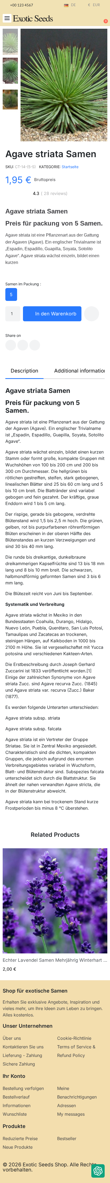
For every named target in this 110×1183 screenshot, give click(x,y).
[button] (7, 18)
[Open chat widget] (98, 1171)
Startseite (70, 166)
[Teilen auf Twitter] (22, 345)
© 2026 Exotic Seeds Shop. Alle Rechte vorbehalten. (50, 1167)
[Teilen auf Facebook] (10, 345)
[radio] (11, 294)
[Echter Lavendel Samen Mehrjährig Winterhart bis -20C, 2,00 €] (55, 910)
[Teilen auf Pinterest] (34, 345)
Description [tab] (24, 371)
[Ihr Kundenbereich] (86, 18)
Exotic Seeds (33, 18)
